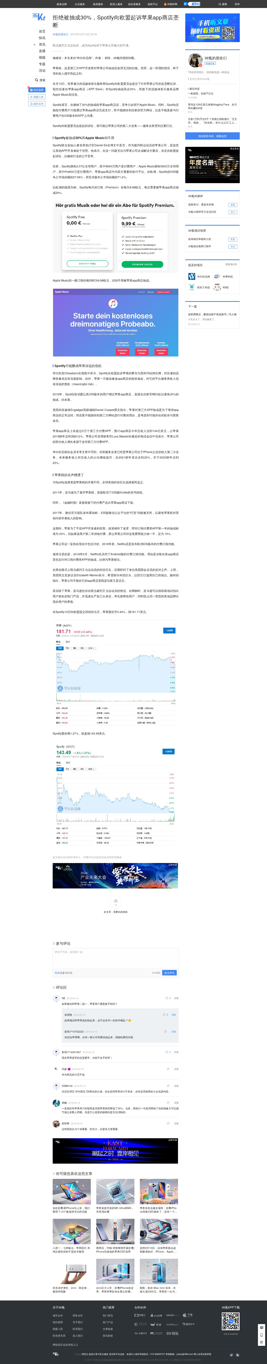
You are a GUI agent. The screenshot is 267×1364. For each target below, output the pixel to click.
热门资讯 (108, 1315)
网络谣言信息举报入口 (65, 1344)
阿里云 (85, 1354)
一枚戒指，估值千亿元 (200, 93)
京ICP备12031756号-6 (138, 1359)
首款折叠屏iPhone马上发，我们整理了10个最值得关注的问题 (71, 1209)
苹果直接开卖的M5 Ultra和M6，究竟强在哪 (115, 1209)
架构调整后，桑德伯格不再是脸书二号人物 (212, 314)
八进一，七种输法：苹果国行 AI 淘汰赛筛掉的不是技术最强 (71, 1249)
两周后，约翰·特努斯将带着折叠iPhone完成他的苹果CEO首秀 (115, 1249)
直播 (42, 50)
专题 (42, 63)
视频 (42, 57)
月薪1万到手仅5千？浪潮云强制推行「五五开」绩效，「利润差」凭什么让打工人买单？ (212, 121)
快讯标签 (108, 1335)
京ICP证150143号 (160, 1359)
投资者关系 (59, 1335)
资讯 (42, 44)
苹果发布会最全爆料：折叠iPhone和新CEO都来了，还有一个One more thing (158, 1209)
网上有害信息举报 (202, 1353)
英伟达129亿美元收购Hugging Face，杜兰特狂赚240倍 (212, 106)
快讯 (42, 37)
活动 (42, 70)
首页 (42, 31)
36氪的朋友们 (60, 34)
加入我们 (78, 1335)
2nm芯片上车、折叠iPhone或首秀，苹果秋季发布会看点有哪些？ (115, 1289)
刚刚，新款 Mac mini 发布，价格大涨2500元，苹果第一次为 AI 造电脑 (158, 1289)
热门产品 (108, 1322)
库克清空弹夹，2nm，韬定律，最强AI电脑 (71, 1289)
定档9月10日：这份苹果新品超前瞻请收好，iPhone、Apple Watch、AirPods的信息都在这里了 (159, 1249)
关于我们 (78, 1322)
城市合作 (58, 1315)
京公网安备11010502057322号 (185, 1359)
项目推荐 (58, 1322)
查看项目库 (231, 264)
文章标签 (108, 1329)
